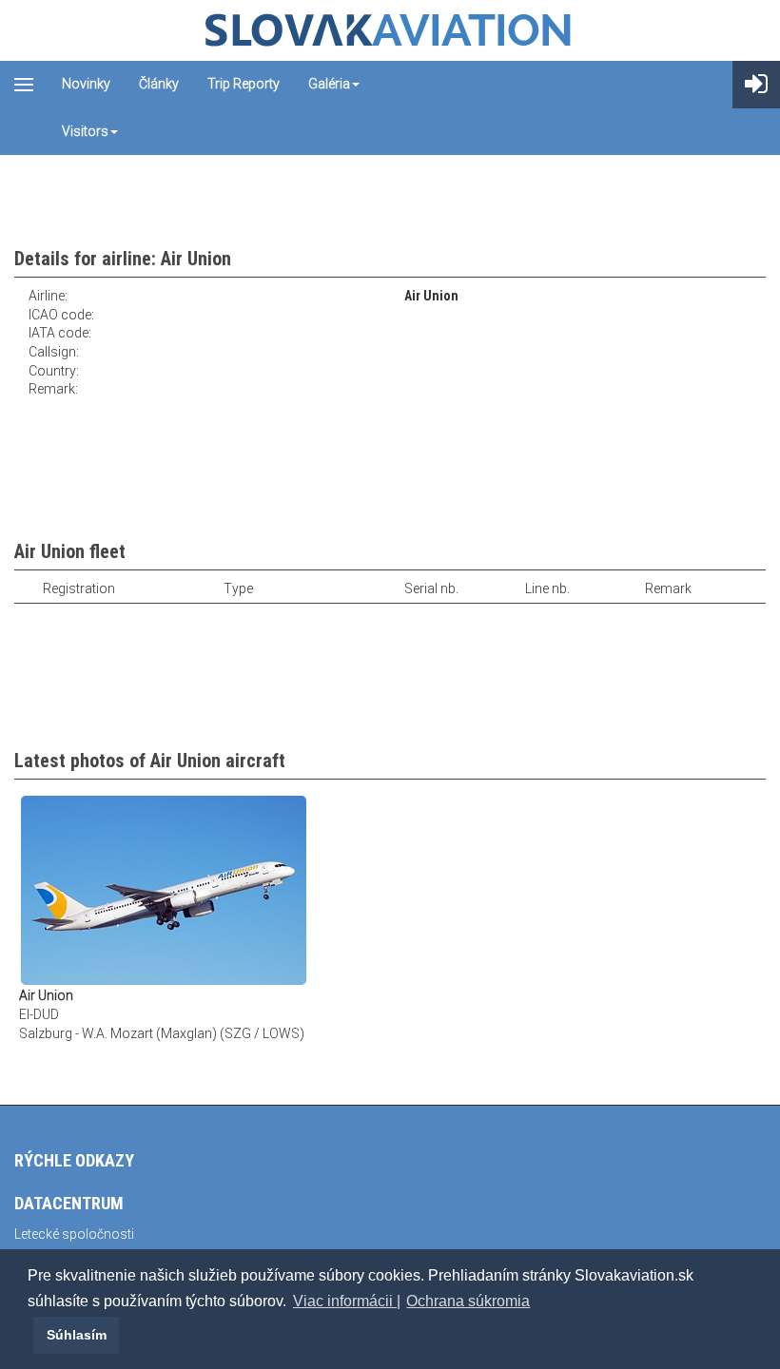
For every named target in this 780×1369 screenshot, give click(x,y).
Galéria (329, 83)
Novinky (86, 83)
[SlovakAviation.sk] (390, 30)
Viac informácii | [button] (346, 1301)
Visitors (85, 131)
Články (159, 83)
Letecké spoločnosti (74, 1234)
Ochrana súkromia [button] (468, 1301)
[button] (30, 1335)
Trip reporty (243, 83)
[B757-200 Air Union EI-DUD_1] (163, 889)
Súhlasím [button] (77, 1334)
